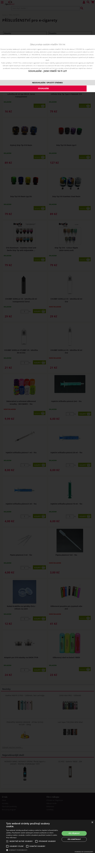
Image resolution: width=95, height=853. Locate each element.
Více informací (11, 837)
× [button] (92, 822)
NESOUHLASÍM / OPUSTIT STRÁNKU (47, 82)
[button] (32, 850)
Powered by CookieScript (84, 852)
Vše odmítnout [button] (74, 839)
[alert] (47, 836)
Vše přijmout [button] (74, 833)
